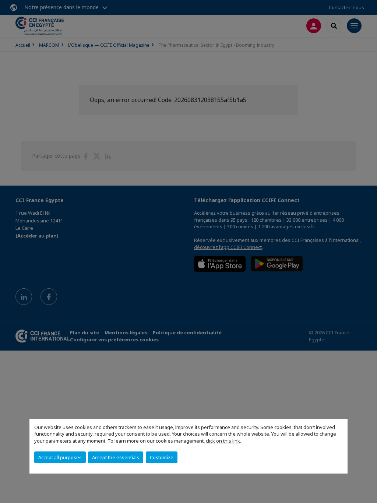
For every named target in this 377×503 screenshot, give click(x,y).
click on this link (223, 440)
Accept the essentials (115, 457)
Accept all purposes (60, 457)
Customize (161, 457)
